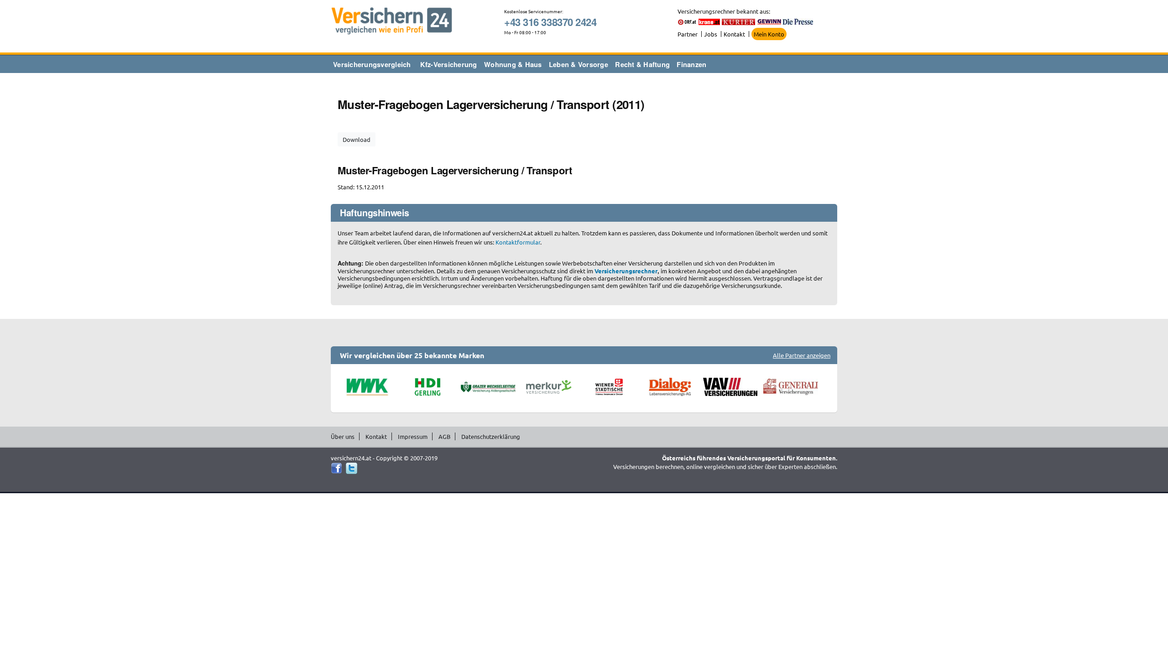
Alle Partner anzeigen (801, 355)
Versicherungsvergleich (372, 64)
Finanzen (691, 64)
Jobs (710, 34)
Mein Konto (769, 34)
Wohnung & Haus (513, 64)
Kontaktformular (517, 242)
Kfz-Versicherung (448, 64)
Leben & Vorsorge (578, 64)
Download (356, 139)
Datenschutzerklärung (490, 436)
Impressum (413, 436)
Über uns (343, 436)
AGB (444, 436)
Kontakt (734, 34)
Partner (688, 34)
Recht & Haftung (642, 64)
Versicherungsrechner (625, 271)
